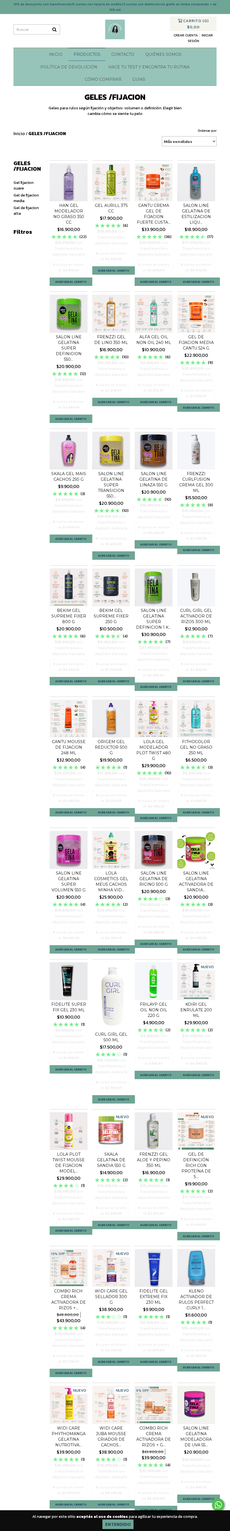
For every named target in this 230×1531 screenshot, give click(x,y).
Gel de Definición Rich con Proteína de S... (196, 1165)
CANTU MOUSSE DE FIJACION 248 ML (69, 747)
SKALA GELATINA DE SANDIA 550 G (111, 1160)
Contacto (122, 54)
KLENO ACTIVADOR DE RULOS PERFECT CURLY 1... (196, 1299)
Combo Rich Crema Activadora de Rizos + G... (153, 1436)
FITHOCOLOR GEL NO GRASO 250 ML (196, 747)
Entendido (118, 1524)
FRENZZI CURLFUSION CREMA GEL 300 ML (196, 482)
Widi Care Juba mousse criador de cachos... (111, 1436)
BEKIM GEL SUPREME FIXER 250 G (111, 616)
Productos (86, 54)
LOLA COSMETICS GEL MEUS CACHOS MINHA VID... (111, 881)
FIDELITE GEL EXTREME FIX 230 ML (153, 1297)
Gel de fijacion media (26, 198)
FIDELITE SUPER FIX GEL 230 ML (68, 1007)
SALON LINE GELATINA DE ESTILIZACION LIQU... (196, 214)
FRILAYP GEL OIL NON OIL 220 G (153, 1010)
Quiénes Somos (163, 54)
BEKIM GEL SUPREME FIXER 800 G (68, 616)
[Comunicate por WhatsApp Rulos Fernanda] (218, 1504)
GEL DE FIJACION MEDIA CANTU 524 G (196, 342)
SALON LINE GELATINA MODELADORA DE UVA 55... (196, 1436)
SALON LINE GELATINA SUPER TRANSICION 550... (111, 485)
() (196, 24)
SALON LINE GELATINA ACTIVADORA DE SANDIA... (196, 881)
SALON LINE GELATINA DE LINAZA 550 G (153, 479)
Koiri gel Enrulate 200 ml (196, 1010)
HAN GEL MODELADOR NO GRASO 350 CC (68, 214)
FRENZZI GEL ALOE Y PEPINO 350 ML (153, 1160)
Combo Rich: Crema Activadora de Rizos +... (68, 1299)
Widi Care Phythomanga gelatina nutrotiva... (69, 1436)
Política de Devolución (68, 67)
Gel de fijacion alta (26, 210)
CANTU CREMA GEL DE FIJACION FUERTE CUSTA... (154, 214)
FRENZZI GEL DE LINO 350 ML (111, 339)
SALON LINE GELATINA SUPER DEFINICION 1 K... (153, 619)
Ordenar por (207, 130)
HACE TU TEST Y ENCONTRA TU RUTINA (149, 67)
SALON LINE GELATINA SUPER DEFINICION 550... (69, 348)
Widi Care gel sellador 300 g (111, 1297)
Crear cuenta (186, 35)
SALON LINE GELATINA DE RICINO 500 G (153, 879)
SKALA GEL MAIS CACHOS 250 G (68, 476)
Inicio (56, 54)
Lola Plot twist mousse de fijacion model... (68, 1163)
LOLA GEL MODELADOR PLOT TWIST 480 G (153, 750)
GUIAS (138, 79)
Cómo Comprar (103, 79)
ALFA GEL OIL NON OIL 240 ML (153, 339)
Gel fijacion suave (23, 185)
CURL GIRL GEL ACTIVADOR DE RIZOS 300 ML (196, 616)
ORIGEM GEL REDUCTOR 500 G (111, 747)
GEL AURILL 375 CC (111, 208)
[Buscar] (54, 29)
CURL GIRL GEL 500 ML (111, 1037)
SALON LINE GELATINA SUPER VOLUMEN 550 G (69, 881)
